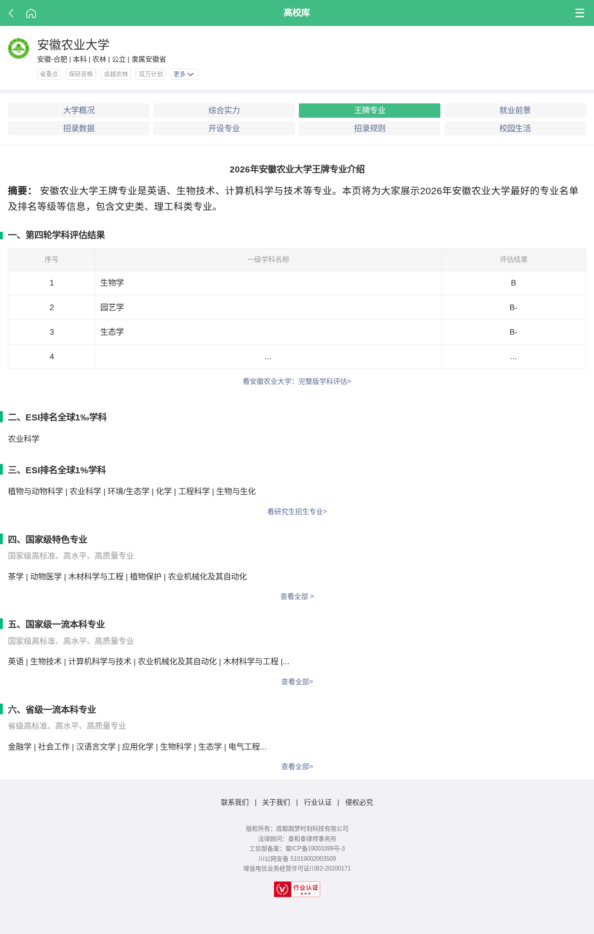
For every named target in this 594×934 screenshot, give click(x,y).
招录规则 (370, 128)
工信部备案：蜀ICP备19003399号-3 (297, 848)
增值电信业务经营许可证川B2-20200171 (297, 868)
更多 (180, 73)
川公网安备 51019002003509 (297, 858)
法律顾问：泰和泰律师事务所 (297, 838)
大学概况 (79, 110)
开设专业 (224, 128)
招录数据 (79, 128)
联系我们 (235, 802)
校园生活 (515, 128)
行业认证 (318, 802)
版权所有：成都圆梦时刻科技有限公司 (297, 828)
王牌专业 (370, 110)
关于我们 (276, 802)
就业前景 (515, 110)
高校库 (297, 12)
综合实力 (224, 110)
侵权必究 (359, 802)
